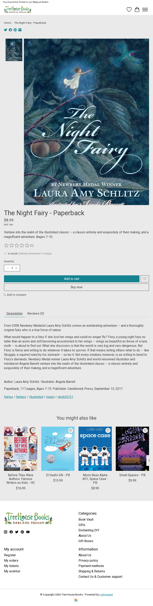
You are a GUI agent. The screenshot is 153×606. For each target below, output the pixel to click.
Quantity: (9, 261)
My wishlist (12, 571)
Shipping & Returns (91, 571)
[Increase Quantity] (16, 268)
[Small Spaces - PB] (132, 449)
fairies (8, 397)
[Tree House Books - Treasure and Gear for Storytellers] (17, 9)
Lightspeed (106, 594)
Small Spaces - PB (132, 475)
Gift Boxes (85, 541)
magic (50, 397)
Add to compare (16, 294)
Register (10, 555)
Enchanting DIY (88, 530)
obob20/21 (65, 397)
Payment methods (91, 566)
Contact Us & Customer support (100, 577)
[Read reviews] (17, 245)
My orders (11, 560)
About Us (84, 536)
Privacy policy (88, 560)
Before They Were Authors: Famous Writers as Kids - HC (20, 479)
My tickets (11, 566)
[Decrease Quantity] (7, 268)
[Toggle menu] (145, 10)
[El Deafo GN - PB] (58, 449)
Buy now (76, 287)
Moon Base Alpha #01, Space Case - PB (95, 479)
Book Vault (85, 519)
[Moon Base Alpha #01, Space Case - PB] (95, 449)
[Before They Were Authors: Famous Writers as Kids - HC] (20, 449)
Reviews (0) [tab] (35, 313)
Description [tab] (14, 313)
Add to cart (71, 279)
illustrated (36, 397)
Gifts (81, 525)
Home (7, 22)
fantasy (21, 397)
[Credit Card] (75, 600)
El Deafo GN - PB (58, 475)
